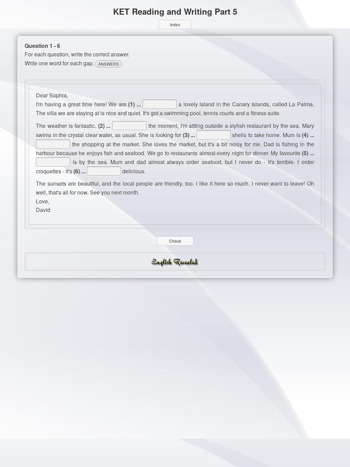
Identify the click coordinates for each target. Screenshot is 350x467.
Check (175, 241)
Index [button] (175, 24)
